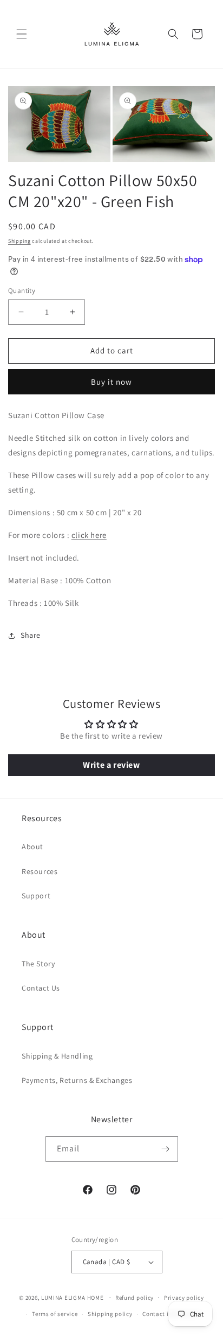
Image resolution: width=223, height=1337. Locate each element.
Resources (39, 871)
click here (89, 535)
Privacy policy (184, 1297)
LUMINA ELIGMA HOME (72, 1297)
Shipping (19, 240)
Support (36, 896)
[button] (22, 34)
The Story (38, 963)
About (32, 846)
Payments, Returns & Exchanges (77, 1080)
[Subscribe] (166, 1149)
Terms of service (54, 1314)
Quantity (21, 290)
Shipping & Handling (57, 1056)
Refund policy (134, 1297)
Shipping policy (110, 1314)
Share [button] (31, 635)
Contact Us (41, 988)
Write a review (111, 764)
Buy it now (111, 382)
